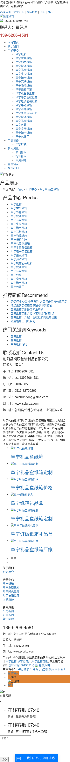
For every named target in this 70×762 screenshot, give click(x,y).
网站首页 (13, 42)
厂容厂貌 (21, 144)
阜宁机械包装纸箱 (26, 113)
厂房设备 (13, 140)
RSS (42, 12)
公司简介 (8, 572)
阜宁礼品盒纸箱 (25, 93)
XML (50, 12)
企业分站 (18, 12)
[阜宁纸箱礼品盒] (22, 494)
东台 (32, 669)
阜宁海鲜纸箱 (24, 109)
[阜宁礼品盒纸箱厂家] (24, 540)
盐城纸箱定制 (19, 344)
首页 (20, 189)
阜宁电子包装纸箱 (26, 101)
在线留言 (13, 164)
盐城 (20, 669)
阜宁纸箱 (21, 54)
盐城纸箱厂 (17, 340)
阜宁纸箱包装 (24, 89)
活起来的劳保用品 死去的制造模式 (31, 305)
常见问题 (21, 160)
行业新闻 (21, 156)
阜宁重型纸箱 (24, 58)
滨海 (51, 669)
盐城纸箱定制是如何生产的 (27, 309)
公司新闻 (21, 152)
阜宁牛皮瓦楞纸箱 (26, 97)
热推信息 (5, 12)
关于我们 (13, 46)
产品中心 (13, 50)
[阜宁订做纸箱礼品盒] (24, 525)
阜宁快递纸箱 (24, 66)
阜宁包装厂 (22, 125)
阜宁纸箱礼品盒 (27, 502)
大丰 (57, 669)
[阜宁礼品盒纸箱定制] (24, 463)
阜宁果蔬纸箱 (24, 105)
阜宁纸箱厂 (24, 661)
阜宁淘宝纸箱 (24, 77)
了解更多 (8, 599)
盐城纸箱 (16, 336)
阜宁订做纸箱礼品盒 (32, 533)
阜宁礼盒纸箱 (24, 70)
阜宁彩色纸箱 (24, 62)
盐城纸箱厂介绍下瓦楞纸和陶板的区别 (34, 317)
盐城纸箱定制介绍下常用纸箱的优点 (32, 313)
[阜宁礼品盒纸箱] (22, 448)
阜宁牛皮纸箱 (24, 74)
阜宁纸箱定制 (40, 661)
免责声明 (44, 665)
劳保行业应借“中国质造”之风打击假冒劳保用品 (39, 301)
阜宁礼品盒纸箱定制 (32, 472)
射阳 (63, 669)
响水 (26, 669)
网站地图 (31, 12)
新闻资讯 (13, 148)
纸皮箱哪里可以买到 (23, 321)
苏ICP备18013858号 (21, 665)
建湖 (45, 669)
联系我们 (13, 168)
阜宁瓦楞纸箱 (24, 81)
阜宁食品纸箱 (24, 128)
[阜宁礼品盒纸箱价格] (24, 479)
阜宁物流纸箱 (24, 85)
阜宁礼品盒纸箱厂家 (32, 549)
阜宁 (38, 669)
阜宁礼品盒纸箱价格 (32, 487)
